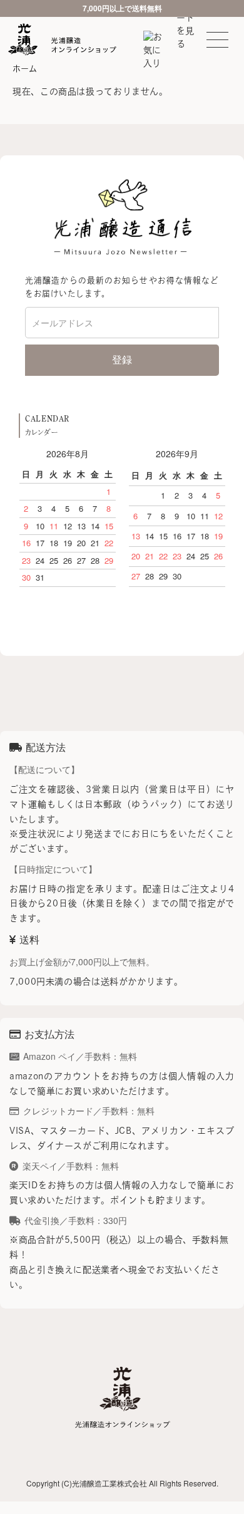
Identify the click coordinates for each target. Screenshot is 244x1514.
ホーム (25, 69)
